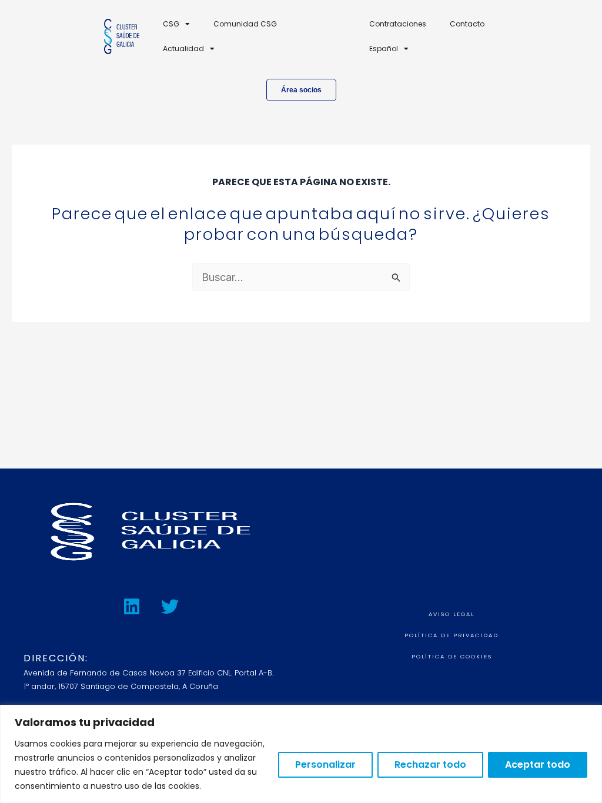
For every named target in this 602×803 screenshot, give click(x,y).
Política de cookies (452, 656)
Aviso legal (451, 614)
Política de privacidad (451, 635)
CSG (171, 24)
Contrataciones (397, 24)
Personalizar (325, 764)
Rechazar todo (430, 764)
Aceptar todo (537, 764)
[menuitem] (388, 48)
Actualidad (183, 48)
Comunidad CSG (245, 24)
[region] (301, 754)
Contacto (467, 24)
